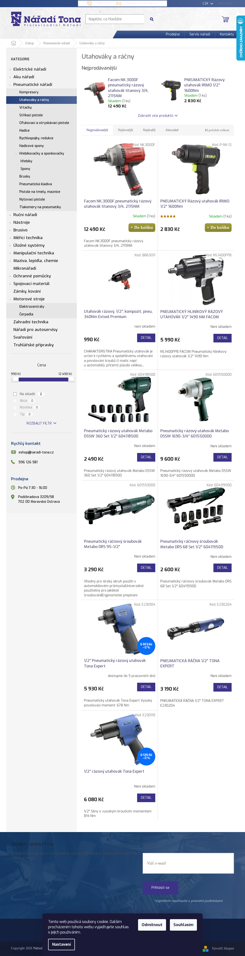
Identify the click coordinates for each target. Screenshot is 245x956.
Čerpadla (26, 314)
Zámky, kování (27, 291)
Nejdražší (149, 130)
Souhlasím (183, 924)
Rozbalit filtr (39, 423)
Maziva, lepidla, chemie (35, 260)
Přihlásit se (160, 887)
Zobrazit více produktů (155, 115)
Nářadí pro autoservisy (35, 329)
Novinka (29, 407)
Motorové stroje (29, 299)
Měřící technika (28, 237)
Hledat (154, 19)
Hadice (24, 130)
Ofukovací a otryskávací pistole (44, 123)
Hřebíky (26, 161)
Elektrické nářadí (29, 69)
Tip (25, 414)
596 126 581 (28, 462)
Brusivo (20, 230)
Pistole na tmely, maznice (39, 192)
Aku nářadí (23, 77)
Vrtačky (25, 107)
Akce (26, 400)
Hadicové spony (31, 146)
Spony (25, 169)
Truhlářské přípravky (33, 345)
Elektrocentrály (31, 306)
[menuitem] (172, 34)
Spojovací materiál (31, 283)
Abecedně (171, 130)
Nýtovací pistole (32, 199)
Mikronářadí (24, 268)
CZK (206, 3)
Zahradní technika (30, 322)
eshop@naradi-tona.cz (36, 452)
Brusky (24, 176)
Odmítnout (152, 924)
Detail (146, 337)
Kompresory (29, 92)
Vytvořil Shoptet (223, 948)
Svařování (22, 337)
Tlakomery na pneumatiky (40, 207)
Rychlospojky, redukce (36, 138)
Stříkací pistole (31, 115)
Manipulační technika (33, 253)
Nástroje (21, 222)
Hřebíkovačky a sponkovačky (41, 153)
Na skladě (31, 394)
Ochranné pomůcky (32, 276)
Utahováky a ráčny (34, 100)
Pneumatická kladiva (35, 184)
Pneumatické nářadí (32, 84)
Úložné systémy (29, 245)
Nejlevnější (125, 130)
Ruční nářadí (25, 215)
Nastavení (61, 944)
